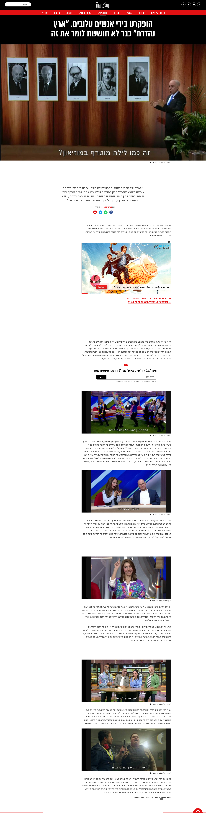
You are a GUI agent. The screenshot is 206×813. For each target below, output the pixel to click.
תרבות (69, 13)
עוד (46, 13)
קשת (142, 797)
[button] (169, 242)
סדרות (141, 13)
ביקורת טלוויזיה (160, 797)
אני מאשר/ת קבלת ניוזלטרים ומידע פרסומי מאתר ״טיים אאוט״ (135, 382)
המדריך (117, 13)
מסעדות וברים (85, 13)
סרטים (57, 13)
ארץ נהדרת (149, 797)
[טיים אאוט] (103, 6)
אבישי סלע (108, 207)
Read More (101, 287)
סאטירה (136, 797)
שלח (101, 377)
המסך (169, 797)
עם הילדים (102, 13)
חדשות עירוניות (158, 13)
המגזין (129, 13)
